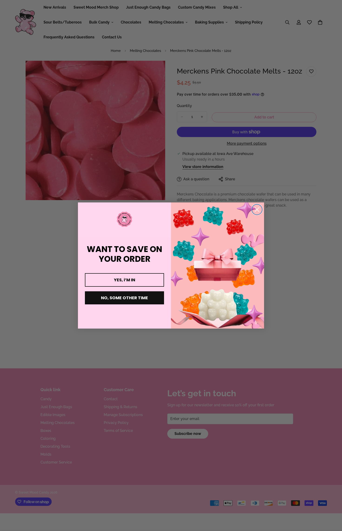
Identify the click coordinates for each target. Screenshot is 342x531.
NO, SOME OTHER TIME (124, 298)
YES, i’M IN (124, 280)
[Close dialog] (257, 209)
